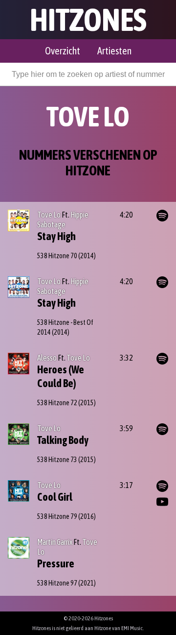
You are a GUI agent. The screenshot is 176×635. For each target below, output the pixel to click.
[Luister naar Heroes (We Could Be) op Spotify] (162, 359)
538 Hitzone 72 (57, 403)
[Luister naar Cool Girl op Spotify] (162, 486)
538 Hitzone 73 (57, 460)
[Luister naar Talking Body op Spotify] (162, 429)
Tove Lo (49, 214)
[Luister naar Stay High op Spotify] (162, 215)
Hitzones (88, 19)
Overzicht (62, 50)
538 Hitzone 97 (57, 583)
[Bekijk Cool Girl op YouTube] (162, 502)
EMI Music (132, 628)
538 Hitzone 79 (57, 516)
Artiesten (114, 50)
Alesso (47, 357)
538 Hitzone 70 (57, 256)
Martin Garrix (54, 541)
